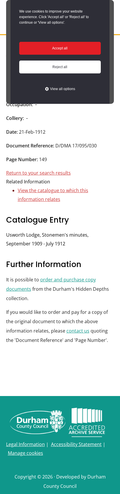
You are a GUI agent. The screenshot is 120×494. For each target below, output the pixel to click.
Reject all (59, 67)
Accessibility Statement (76, 444)
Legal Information (25, 444)
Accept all (60, 48)
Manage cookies (25, 453)
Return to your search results (38, 173)
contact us (77, 331)
